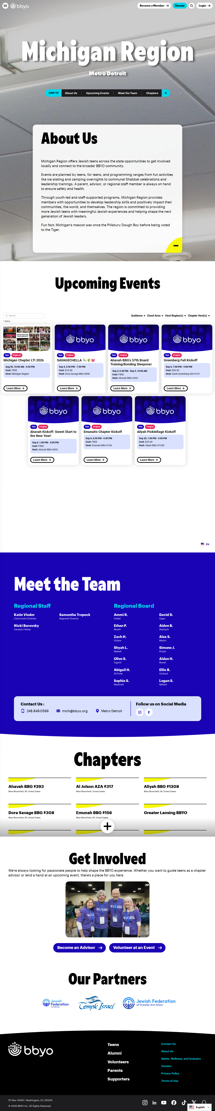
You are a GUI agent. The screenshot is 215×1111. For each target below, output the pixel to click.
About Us (71, 93)
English (200, 1107)
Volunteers (118, 1061)
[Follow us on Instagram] (139, 712)
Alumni (115, 1053)
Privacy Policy (170, 1073)
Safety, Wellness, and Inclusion (181, 1058)
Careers (166, 1066)
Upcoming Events (97, 93)
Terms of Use (169, 1080)
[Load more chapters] (108, 826)
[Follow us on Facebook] (149, 712)
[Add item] (166, 93)
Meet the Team (127, 93)
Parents (115, 1070)
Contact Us (168, 1044)
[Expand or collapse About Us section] (173, 245)
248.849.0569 (38, 711)
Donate (180, 5)
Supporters (119, 1078)
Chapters (152, 93)
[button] (5, 6)
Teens (113, 1044)
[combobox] (199, 1107)
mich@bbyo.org (75, 711)
